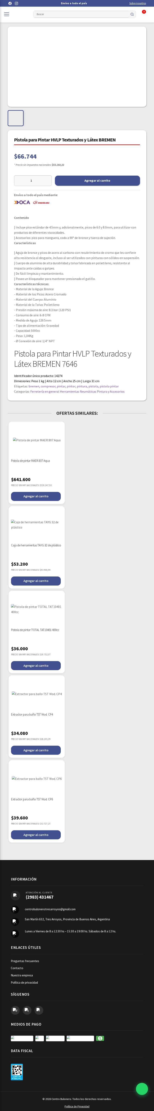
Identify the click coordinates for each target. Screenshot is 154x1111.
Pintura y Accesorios (111, 391)
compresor (48, 386)
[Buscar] (132, 14)
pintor (71, 386)
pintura (82, 386)
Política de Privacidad (77, 1106)
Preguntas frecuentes (25, 961)
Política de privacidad (24, 982)
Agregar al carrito (97, 180)
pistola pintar (109, 386)
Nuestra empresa (22, 975)
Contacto (17, 968)
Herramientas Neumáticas (78, 391)
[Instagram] (16, 3)
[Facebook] (10, 3)
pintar (61, 386)
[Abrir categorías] (6, 14)
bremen (33, 386)
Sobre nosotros (137, 3)
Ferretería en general (44, 391)
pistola (93, 386)
